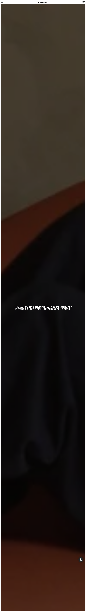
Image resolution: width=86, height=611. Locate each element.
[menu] (2, 2)
